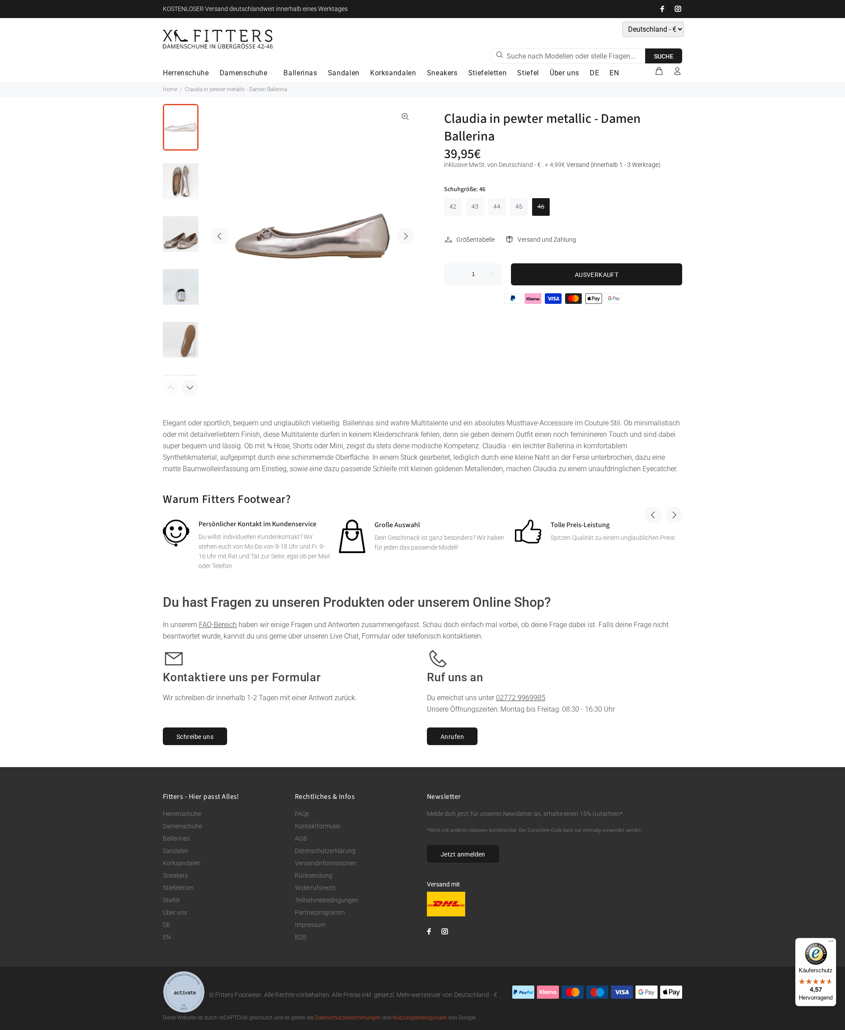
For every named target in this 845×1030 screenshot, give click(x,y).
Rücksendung (313, 875)
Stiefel (171, 900)
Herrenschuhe (182, 813)
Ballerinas (176, 838)
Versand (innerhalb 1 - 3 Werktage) (613, 164)
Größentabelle (475, 239)
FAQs (302, 813)
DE (166, 924)
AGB (301, 838)
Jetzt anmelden (463, 854)
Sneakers (175, 875)
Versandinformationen (325, 863)
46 (540, 206)
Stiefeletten (178, 887)
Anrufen (452, 736)
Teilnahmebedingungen (326, 900)
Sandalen (175, 850)
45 (518, 206)
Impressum (310, 924)
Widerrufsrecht (315, 887)
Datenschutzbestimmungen (348, 1018)
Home (170, 89)
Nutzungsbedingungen (420, 1018)
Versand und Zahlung (547, 239)
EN (167, 937)
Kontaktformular (318, 826)
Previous (219, 236)
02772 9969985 (520, 698)
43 (474, 206)
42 (452, 206)
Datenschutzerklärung (325, 850)
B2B (300, 937)
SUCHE (663, 56)
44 (496, 206)
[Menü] (831, 943)
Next (405, 236)
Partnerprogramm (320, 912)
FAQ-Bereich (218, 624)
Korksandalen (182, 863)
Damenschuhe (182, 826)
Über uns (175, 912)
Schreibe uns (194, 736)
